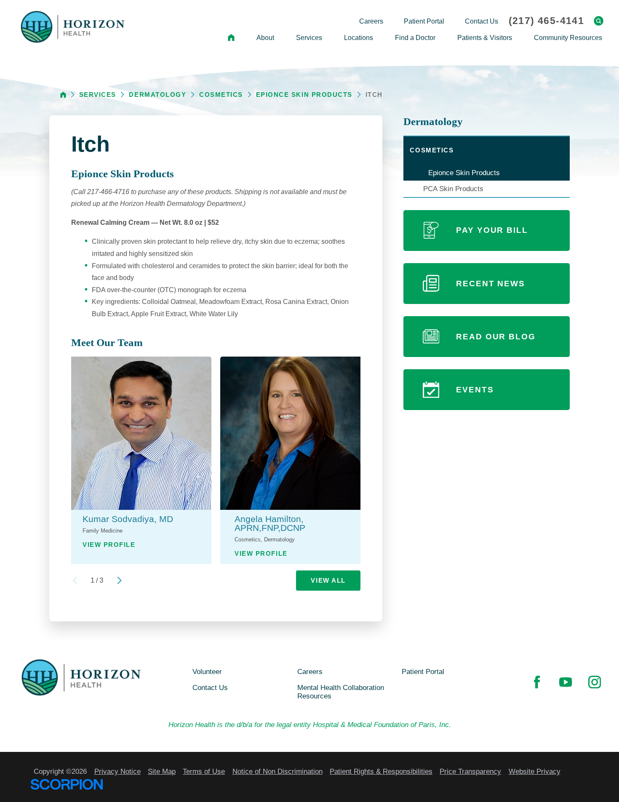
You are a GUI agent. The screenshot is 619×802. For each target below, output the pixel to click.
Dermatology (157, 94)
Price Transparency (470, 771)
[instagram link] (594, 682)
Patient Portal (423, 671)
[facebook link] (537, 682)
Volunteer (207, 671)
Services (97, 94)
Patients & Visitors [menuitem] (484, 37)
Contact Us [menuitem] (481, 21)
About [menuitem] (265, 37)
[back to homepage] (63, 95)
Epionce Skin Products (304, 94)
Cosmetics (221, 94)
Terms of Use (204, 771)
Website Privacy (534, 771)
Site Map (162, 771)
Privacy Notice (117, 771)
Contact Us (210, 687)
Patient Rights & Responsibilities (381, 771)
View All (328, 580)
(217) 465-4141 (546, 21)
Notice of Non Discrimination (277, 771)
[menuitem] (231, 38)
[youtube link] (565, 682)
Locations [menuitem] (358, 37)
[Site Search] (598, 21)
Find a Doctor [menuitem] (415, 37)
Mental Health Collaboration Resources (340, 692)
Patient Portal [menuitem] (424, 21)
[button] (556, 150)
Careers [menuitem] (371, 21)
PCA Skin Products (453, 188)
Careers (310, 671)
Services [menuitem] (309, 37)
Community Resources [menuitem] (568, 37)
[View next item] (119, 580)
